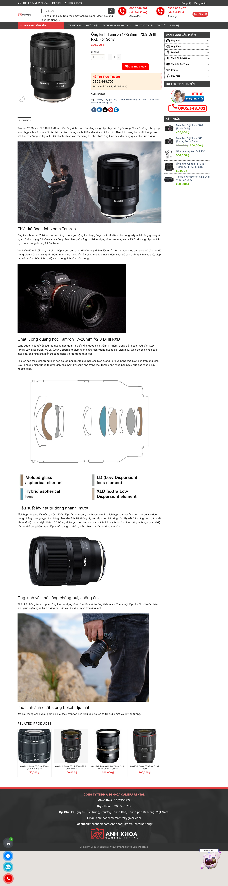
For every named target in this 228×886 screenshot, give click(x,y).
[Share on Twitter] (99, 109)
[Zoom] (22, 99)
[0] (8, 843)
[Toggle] (208, 40)
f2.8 (105, 99)
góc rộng (113, 99)
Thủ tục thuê (144, 25)
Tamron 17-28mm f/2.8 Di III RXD (133, 99)
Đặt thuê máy (137, 66)
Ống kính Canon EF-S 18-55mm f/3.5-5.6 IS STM (34, 767)
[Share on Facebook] (93, 109)
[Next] (161, 754)
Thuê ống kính (105, 103)
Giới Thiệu (92, 25)
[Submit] (111, 11)
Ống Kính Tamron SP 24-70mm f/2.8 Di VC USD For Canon (107, 767)
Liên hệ (174, 25)
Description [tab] (24, 120)
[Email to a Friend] (105, 109)
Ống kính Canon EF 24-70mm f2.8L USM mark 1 (71, 767)
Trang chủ (75, 25)
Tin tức (161, 25)
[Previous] (17, 754)
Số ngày (95, 52)
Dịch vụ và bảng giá (116, 25)
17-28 (99, 99)
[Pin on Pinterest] (110, 109)
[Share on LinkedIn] (116, 109)
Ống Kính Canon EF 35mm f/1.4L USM (144, 767)
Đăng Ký (186, 3)
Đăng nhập (200, 3)
